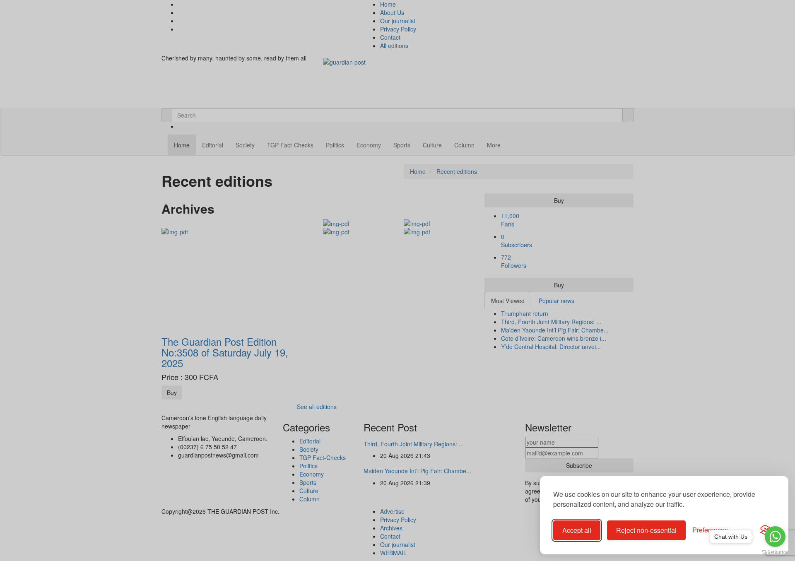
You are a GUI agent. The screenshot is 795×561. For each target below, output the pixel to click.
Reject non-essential (646, 530)
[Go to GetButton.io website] (775, 552)
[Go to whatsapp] (775, 536)
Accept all (576, 530)
